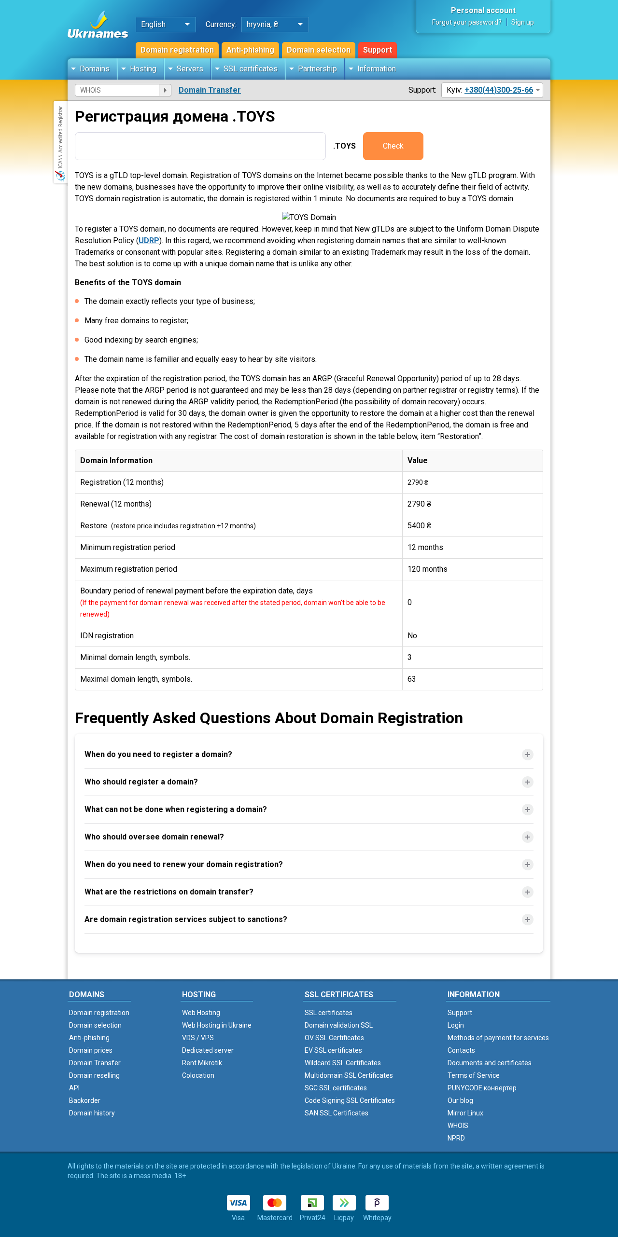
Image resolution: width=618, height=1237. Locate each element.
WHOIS (458, 1125)
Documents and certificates (490, 1063)
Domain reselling (94, 1075)
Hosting (143, 68)
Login (456, 1025)
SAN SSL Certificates (336, 1113)
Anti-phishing (250, 50)
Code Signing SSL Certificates (350, 1100)
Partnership (317, 68)
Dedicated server (208, 1050)
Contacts (461, 1050)
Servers (190, 68)
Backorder (84, 1100)
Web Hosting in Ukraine (217, 1025)
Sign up (522, 22)
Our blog (460, 1100)
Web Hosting (201, 1013)
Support (377, 50)
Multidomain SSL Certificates (349, 1075)
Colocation (198, 1075)
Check (393, 146)
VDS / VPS (198, 1038)
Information (376, 68)
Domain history (92, 1113)
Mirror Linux (465, 1113)
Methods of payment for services (498, 1038)
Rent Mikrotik (202, 1063)
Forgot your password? (467, 22)
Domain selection (319, 50)
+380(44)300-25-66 (498, 90)
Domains (95, 68)
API (74, 1088)
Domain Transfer (210, 90)
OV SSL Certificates (334, 1038)
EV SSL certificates (333, 1050)
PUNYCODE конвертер (482, 1088)
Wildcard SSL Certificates (343, 1063)
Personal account (483, 10)
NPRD (456, 1138)
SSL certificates (251, 68)
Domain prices (90, 1050)
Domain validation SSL (339, 1025)
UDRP (149, 240)
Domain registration (177, 50)
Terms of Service (474, 1075)
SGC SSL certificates (336, 1088)
